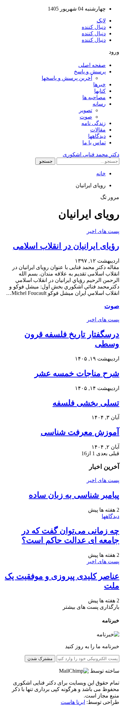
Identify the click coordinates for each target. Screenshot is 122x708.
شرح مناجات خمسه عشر (77, 373)
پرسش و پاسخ (90, 71)
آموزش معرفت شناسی (80, 432)
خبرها (99, 84)
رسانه (99, 104)
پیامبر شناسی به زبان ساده (74, 495)
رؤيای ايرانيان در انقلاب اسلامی (66, 246)
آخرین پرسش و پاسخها (67, 78)
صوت (86, 117)
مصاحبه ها (94, 97)
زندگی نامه (93, 123)
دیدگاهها (97, 136)
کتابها (100, 91)
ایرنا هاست (73, 702)
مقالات (98, 129)
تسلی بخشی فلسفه (86, 403)
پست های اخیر (103, 231)
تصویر (85, 110)
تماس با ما (94, 142)
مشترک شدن (40, 658)
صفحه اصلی (92, 65)
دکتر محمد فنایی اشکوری (91, 154)
